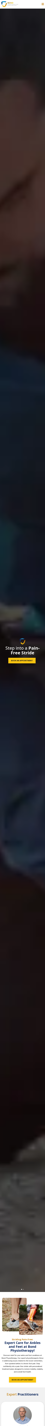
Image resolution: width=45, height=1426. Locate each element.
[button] (43, 4)
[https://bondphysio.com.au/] (10, 4)
